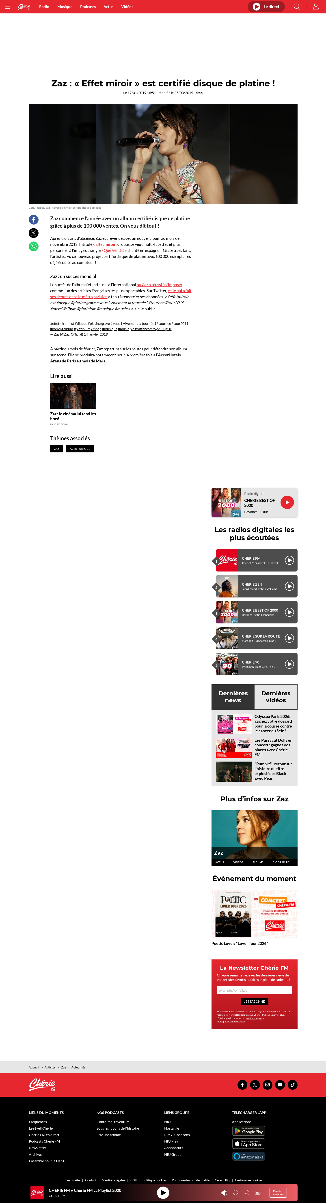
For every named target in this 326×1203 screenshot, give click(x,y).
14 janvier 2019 (96, 334)
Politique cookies (154, 1180)
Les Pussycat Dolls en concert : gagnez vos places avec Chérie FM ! (273, 747)
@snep (96, 329)
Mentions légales (113, 1180)
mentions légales (254, 1018)
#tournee (164, 323)
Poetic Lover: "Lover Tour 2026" (240, 943)
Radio (44, 6)
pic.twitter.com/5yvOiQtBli (151, 329)
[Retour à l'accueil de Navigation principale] (24, 7)
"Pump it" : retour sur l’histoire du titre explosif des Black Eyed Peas (273, 771)
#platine (94, 323)
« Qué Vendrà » (114, 250)
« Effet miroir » (105, 244)
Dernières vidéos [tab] (276, 697)
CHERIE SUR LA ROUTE (261, 636)
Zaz (218, 852)
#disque (81, 323)
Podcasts (88, 6)
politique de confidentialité (231, 1021)
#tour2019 (180, 323)
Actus (108, 6)
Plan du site (72, 1180)
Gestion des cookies (248, 1180)
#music (123, 329)
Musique (64, 6)
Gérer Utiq (222, 1180)
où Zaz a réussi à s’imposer (159, 284)
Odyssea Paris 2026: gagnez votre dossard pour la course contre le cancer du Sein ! (273, 723)
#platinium (82, 329)
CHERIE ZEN (252, 584)
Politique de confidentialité (190, 1180)
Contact (90, 1180)
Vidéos (127, 6)
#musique (109, 329)
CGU (133, 1180)
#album (67, 329)
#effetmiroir (59, 323)
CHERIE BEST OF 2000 (259, 503)
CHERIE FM (251, 558)
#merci (55, 329)
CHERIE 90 (250, 662)
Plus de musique (278, 1192)
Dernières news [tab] (233, 697)
